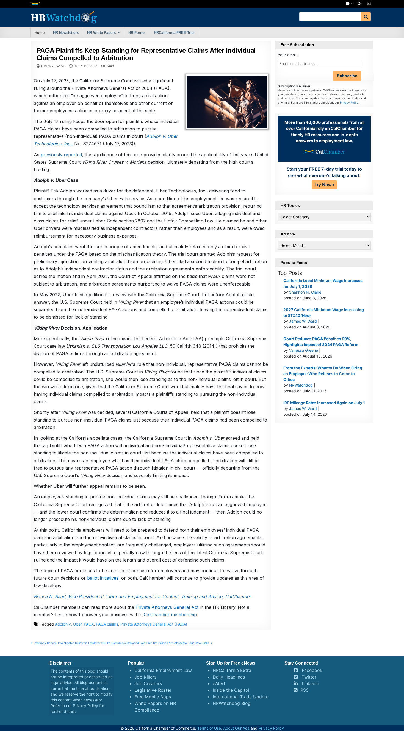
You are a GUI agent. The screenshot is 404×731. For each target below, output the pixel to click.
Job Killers (145, 677)
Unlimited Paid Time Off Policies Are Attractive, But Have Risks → (169, 642)
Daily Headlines (229, 677)
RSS (304, 690)
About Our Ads (236, 728)
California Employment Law (163, 670)
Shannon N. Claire (305, 292)
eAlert (219, 683)
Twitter (309, 677)
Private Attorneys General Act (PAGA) (153, 624)
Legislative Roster (152, 690)
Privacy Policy (349, 102)
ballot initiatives (102, 578)
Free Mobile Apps (152, 696)
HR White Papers (101, 32)
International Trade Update (241, 696)
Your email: (287, 54)
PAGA (89, 624)
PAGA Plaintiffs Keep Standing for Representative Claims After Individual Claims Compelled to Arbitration (146, 54)
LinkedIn (310, 683)
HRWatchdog (301, 385)
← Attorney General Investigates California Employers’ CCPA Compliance (79, 642)
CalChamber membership (170, 614)
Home (40, 32)
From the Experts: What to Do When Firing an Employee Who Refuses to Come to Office (322, 374)
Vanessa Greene (303, 350)
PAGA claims (107, 624)
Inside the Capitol (231, 690)
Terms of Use (209, 728)
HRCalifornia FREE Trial (174, 32)
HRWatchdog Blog (232, 703)
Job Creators (148, 683)
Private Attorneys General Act (166, 607)
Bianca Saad (53, 66)
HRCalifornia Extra (232, 670)
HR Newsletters (66, 32)
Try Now (322, 184)
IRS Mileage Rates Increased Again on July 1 (324, 402)
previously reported (61, 154)
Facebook (312, 670)
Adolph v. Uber (68, 624)
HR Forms (136, 32)
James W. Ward (303, 321)
